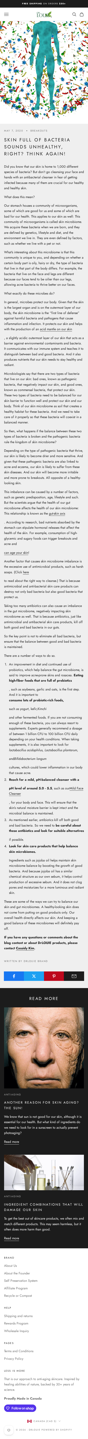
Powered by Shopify (57, 1429)
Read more (11, 1141)
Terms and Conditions (18, 1351)
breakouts (39, 131)
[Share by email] (74, 976)
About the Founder (17, 1273)
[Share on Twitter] (34, 976)
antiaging (12, 1094)
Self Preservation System (20, 1280)
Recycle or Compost (18, 1295)
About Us (10, 1265)
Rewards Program (16, 1323)
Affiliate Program (16, 1288)
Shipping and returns (18, 1316)
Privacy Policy (13, 1358)
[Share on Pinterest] (54, 976)
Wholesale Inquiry (16, 1331)
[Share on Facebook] (14, 976)
